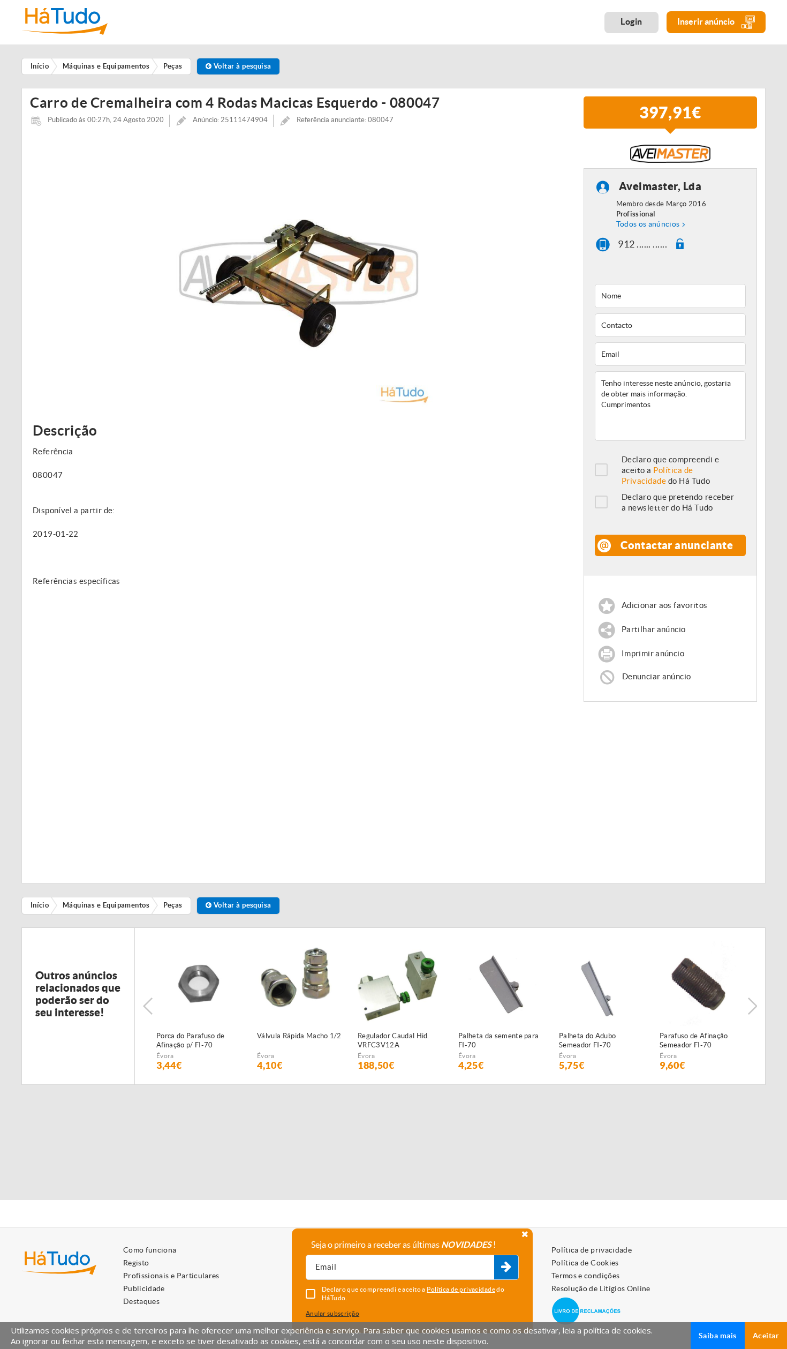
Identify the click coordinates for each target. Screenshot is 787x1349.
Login (631, 21)
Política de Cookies (585, 1262)
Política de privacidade (591, 1250)
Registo (136, 1262)
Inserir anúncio (706, 21)
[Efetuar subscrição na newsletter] (506, 1267)
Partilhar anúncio (653, 629)
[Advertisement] (670, 788)
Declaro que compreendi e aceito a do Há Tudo (671, 470)
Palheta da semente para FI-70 (498, 1040)
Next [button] (752, 1006)
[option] (298, 273)
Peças (173, 905)
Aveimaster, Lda (660, 186)
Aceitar (766, 1335)
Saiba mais (718, 1335)
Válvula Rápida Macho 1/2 (299, 1036)
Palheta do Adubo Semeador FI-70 (587, 1040)
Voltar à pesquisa (241, 66)
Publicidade (144, 1288)
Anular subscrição (332, 1313)
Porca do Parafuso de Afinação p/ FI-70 (190, 1040)
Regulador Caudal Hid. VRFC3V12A (393, 1040)
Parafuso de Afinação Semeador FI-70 (694, 1040)
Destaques (141, 1301)
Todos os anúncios (648, 224)
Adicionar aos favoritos (665, 605)
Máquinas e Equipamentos (106, 905)
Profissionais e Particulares (171, 1275)
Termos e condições (585, 1275)
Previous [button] (148, 1006)
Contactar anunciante (676, 545)
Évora (165, 1055)
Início (40, 905)
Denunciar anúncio (656, 676)
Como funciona (150, 1250)
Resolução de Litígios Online (600, 1288)
